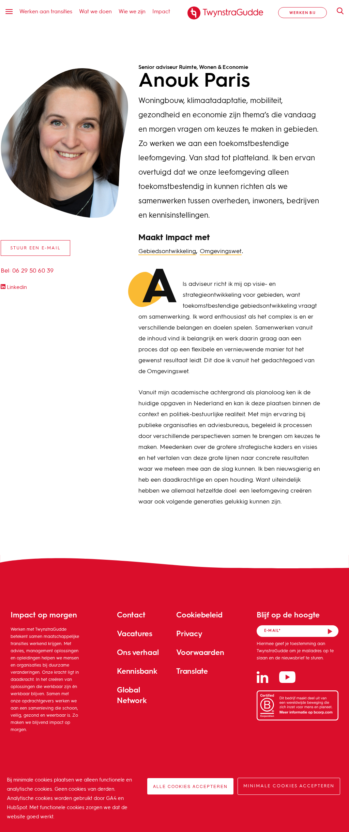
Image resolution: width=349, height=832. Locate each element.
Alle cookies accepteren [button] (190, 786)
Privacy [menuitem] (189, 633)
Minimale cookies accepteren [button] (288, 786)
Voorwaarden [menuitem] (200, 652)
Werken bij (302, 12)
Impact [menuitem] (161, 11)
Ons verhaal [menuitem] (138, 652)
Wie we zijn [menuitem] (132, 11)
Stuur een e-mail (35, 248)
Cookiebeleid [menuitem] (199, 614)
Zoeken (337, 11)
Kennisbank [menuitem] (137, 671)
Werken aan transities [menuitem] (45, 11)
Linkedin (16, 287)
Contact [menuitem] (131, 614)
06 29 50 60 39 (33, 271)
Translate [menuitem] (192, 671)
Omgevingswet (221, 251)
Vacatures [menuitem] (134, 633)
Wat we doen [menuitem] (95, 11)
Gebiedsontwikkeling (167, 251)
